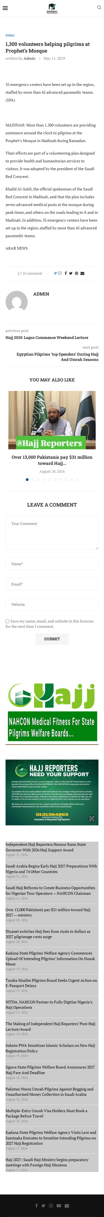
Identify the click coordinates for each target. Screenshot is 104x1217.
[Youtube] (59, 1205)
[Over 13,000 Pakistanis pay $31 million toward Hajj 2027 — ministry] (52, 420)
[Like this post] (60, 273)
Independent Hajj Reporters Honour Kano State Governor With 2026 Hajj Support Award (46, 847)
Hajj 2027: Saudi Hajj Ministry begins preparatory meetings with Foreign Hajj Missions (47, 1162)
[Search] (99, 8)
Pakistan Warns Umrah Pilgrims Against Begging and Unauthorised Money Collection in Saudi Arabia (49, 1091)
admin (29, 58)
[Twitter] (43, 1205)
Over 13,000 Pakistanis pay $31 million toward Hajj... (52, 460)
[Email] (67, 1205)
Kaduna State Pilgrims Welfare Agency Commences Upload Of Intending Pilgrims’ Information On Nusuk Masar (50, 958)
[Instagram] (51, 1205)
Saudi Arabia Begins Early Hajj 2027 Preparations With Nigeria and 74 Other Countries (51, 868)
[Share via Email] (82, 273)
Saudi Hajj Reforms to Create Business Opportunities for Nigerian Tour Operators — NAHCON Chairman (50, 890)
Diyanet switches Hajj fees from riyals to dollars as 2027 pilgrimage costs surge (48, 934)
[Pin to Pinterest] (76, 273)
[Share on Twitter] (71, 273)
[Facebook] (36, 1205)
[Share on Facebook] (66, 273)
